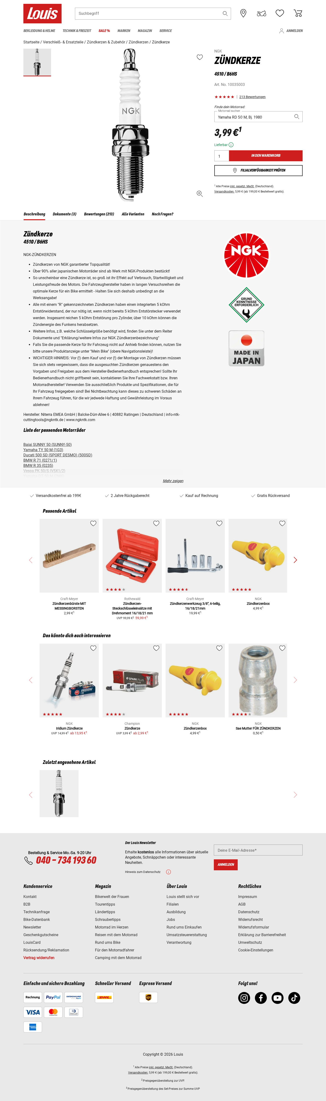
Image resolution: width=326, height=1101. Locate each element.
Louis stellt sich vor (183, 896)
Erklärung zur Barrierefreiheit (262, 935)
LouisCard (32, 942)
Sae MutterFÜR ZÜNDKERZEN (258, 728)
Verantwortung (179, 942)
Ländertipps (105, 912)
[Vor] (295, 560)
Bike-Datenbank (36, 919)
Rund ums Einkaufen (184, 927)
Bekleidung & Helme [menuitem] (39, 31)
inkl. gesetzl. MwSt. (242, 186)
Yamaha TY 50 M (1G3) (43, 450)
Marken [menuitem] (123, 31)
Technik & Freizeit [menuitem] (77, 31)
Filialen (173, 904)
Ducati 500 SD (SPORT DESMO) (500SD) (57, 455)
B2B (26, 904)
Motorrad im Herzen (111, 927)
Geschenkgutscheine (40, 935)
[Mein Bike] (261, 13)
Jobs (171, 919)
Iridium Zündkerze (69, 728)
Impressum (247, 896)
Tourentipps (105, 904)
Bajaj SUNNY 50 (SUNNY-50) (47, 444)
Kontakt (30, 896)
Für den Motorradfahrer (114, 950)
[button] (225, 13)
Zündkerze (132, 728)
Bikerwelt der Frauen (112, 896)
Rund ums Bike (107, 942)
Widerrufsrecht (250, 919)
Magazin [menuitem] (145, 31)
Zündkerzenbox (258, 603)
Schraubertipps (108, 919)
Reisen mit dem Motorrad (116, 935)
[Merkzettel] (279, 13)
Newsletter (32, 927)
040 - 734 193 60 (66, 861)
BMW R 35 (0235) (38, 465)
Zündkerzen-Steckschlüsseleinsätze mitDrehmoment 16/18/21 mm (132, 608)
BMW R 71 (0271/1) (40, 460)
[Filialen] (243, 13)
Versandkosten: (224, 191)
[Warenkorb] (298, 13)
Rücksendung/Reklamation (46, 950)
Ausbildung (176, 912)
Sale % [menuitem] (104, 31)
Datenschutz (248, 912)
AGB (242, 904)
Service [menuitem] (165, 31)
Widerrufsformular (253, 927)
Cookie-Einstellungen (255, 950)
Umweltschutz (250, 942)
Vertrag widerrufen (38, 957)
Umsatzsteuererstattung (187, 935)
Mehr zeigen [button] (173, 481)
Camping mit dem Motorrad (118, 957)
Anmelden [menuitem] (294, 31)
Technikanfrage (36, 912)
